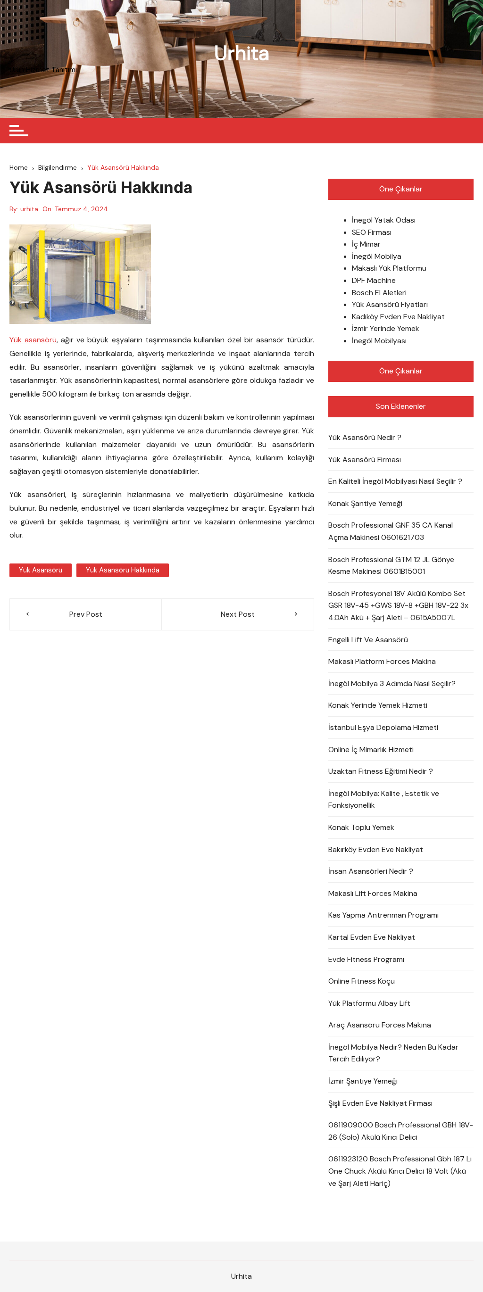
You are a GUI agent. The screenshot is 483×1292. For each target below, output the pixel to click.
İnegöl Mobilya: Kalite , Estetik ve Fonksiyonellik (383, 799)
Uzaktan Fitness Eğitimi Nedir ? (380, 771)
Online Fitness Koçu (361, 981)
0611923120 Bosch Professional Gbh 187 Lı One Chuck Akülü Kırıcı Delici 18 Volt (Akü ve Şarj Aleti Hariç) (400, 1171)
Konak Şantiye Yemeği (365, 503)
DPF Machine (374, 280)
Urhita (241, 53)
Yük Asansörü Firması (364, 459)
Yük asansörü (33, 340)
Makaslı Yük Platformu (389, 268)
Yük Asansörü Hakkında (122, 570)
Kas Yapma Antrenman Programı (383, 915)
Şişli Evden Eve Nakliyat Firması (380, 1103)
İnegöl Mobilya (376, 256)
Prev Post (85, 614)
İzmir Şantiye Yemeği (363, 1081)
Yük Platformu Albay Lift (369, 1003)
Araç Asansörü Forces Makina (379, 1025)
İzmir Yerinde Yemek (385, 328)
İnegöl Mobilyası (379, 341)
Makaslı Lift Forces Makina (372, 893)
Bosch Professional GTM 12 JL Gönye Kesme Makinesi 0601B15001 (391, 566)
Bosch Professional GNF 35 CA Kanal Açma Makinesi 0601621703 (390, 531)
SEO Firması (371, 232)
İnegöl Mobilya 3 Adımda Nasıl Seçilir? (392, 683)
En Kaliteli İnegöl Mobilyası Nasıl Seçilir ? (395, 481)
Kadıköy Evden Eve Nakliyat (398, 317)
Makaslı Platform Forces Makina (382, 661)
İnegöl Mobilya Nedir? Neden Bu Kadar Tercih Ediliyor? (393, 1053)
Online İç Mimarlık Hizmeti (371, 749)
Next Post (238, 614)
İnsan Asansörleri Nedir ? (370, 871)
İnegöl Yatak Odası (384, 220)
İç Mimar (366, 244)
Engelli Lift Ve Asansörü (368, 640)
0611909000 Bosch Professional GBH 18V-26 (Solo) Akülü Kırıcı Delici (400, 1131)
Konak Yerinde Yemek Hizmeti (377, 705)
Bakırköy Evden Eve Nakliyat (375, 849)
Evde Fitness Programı (366, 959)
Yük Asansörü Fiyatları (390, 304)
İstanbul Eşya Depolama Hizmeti (383, 727)
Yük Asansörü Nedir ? (364, 437)
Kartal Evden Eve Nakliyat (371, 937)
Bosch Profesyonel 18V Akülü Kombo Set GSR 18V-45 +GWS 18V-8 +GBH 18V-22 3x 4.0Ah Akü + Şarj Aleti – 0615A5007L (398, 605)
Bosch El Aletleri (379, 293)
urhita (29, 209)
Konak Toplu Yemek (361, 827)
